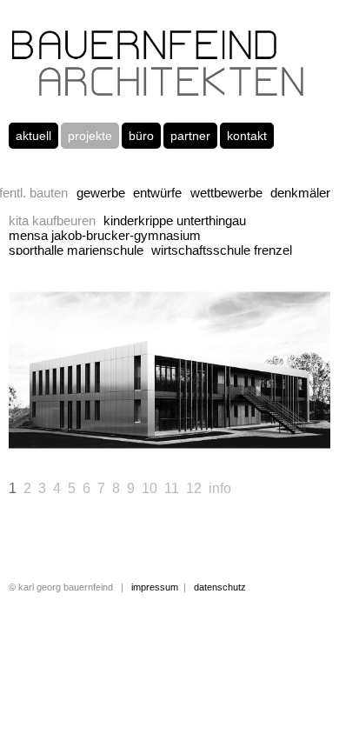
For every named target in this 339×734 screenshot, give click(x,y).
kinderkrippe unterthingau (174, 220)
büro (141, 136)
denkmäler (300, 192)
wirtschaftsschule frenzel (221, 250)
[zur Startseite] (158, 93)
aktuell (33, 136)
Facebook (23, 543)
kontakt (247, 136)
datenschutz (220, 587)
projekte (90, 136)
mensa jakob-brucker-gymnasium (105, 235)
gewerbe (100, 192)
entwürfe (157, 192)
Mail (57, 543)
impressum (154, 587)
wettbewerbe (226, 192)
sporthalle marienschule (76, 250)
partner (190, 136)
